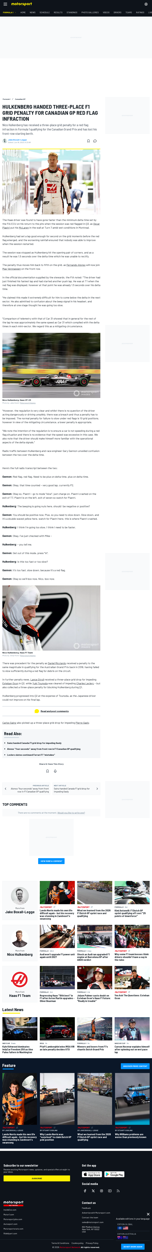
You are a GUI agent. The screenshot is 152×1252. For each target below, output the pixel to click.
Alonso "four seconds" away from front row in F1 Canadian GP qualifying (43, 748)
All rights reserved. (90, 1247)
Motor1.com (9, 1214)
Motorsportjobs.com (13, 1219)
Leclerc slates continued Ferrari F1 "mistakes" (31, 754)
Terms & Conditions (60, 1243)
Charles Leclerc (85, 683)
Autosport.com (10, 1224)
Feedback (86, 1208)
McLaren (24, 227)
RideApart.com (10, 1233)
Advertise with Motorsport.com (96, 1212)
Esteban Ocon (10, 683)
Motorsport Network (70, 1247)
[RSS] (118, 1191)
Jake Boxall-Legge (17, 140)
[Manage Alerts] (55, 771)
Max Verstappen (11, 268)
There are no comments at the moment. (51, 812)
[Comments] (95, 141)
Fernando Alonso (76, 265)
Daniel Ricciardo (57, 663)
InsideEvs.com (10, 1209)
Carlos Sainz (9, 722)
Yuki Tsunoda (40, 683)
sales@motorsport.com (92, 1222)
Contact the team (90, 1217)
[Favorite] (88, 141)
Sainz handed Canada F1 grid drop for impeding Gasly (34, 742)
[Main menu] (5, 4)
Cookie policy (77, 1243)
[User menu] (146, 4)
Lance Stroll (37, 679)
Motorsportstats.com (13, 1228)
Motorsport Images (28, 403)
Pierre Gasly (82, 722)
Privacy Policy (92, 1243)
